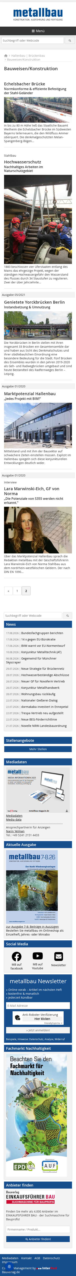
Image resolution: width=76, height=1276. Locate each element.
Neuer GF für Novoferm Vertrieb (35, 681)
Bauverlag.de (11, 1272)
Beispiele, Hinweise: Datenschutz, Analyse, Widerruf (35, 1039)
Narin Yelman (15, 831)
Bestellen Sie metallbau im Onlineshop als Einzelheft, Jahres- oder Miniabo (35, 932)
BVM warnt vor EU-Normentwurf (35, 646)
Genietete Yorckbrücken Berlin (34, 302)
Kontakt (26, 1258)
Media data (13, 819)
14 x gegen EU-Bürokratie (31, 639)
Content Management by (19, 1268)
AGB (37, 1258)
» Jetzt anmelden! (38, 1030)
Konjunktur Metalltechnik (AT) (33, 652)
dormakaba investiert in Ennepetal (37, 707)
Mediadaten (14, 816)
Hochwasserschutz (22, 162)
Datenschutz (51, 1258)
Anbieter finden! (39, 1239)
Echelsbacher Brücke (24, 84)
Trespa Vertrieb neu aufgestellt (34, 713)
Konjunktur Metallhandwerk (32, 688)
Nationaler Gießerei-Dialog (32, 700)
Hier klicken (42, 1019)
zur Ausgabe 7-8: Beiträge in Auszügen (32, 927)
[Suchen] (70, 40)
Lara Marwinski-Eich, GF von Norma (31, 491)
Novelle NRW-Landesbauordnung (36, 726)
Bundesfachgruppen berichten (34, 633)
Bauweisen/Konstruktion (23, 59)
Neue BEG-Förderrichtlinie (31, 719)
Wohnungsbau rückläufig (30, 694)
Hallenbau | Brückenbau (28, 56)
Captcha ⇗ (53, 1023)
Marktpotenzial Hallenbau (30, 393)
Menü (40, 31)
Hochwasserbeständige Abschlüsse (37, 675)
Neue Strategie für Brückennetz (35, 669)
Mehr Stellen (38, 749)
